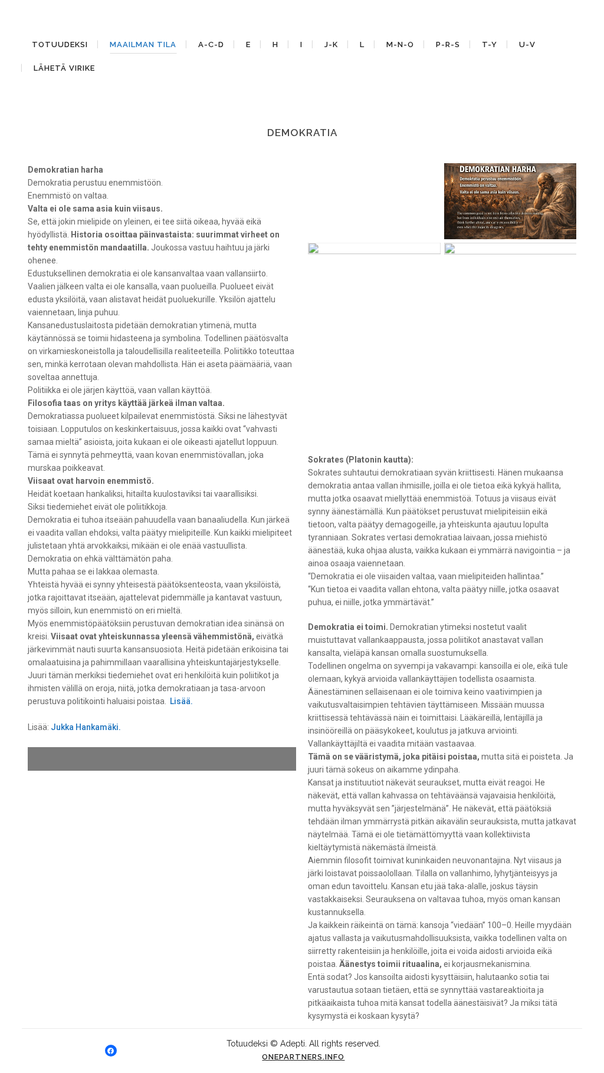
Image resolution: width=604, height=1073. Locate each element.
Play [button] (57, 758)
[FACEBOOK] (111, 1051)
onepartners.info (303, 1056)
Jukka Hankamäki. (86, 727)
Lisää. (181, 701)
